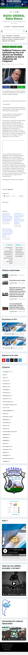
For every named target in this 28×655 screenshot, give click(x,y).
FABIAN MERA (7, 64)
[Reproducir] (4, 594)
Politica (20, 47)
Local (4, 407)
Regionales (5, 434)
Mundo (4, 413)
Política (5, 428)
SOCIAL (5, 452)
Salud (4, 443)
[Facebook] (7, 360)
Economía (5, 392)
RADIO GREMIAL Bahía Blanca (14, 17)
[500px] (20, 360)
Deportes (5, 386)
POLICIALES (6, 422)
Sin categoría (6, 446)
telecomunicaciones (8, 458)
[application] (14, 583)
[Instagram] (12, 360)
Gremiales (5, 398)
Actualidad (6, 47)
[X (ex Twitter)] (16, 360)
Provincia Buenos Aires (8, 431)
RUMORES (5, 440)
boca (4, 374)
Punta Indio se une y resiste (17, 280)
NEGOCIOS (5, 419)
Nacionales (13, 47)
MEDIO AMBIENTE (7, 410)
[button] (14, 583)
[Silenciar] (22, 594)
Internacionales (6, 401)
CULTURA (5, 383)
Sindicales (5, 449)
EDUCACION (6, 395)
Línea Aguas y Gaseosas (9, 404)
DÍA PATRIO (5, 389)
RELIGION (5, 437)
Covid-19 (5, 380)
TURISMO (5, 461)
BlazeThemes (7, 649)
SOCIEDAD (5, 455)
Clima (4, 377)
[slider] (12, 594)
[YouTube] (3, 360)
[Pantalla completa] (24, 594)
